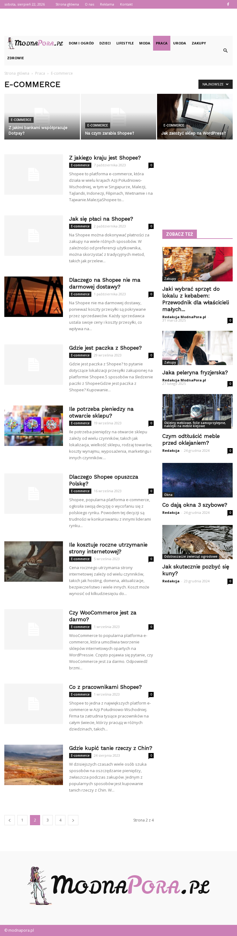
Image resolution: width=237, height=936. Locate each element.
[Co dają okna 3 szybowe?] (197, 480)
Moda (144, 43)
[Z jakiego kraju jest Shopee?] (33, 174)
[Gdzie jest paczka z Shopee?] (33, 364)
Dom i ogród (81, 43)
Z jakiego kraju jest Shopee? (105, 158)
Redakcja (171, 450)
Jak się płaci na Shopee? (101, 219)
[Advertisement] (118, 22)
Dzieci (105, 43)
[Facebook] (228, 4)
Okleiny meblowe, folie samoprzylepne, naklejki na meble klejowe (195, 424)
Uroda (179, 43)
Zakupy (199, 43)
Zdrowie (15, 58)
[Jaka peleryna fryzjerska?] (197, 348)
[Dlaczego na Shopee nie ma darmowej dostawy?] (33, 297)
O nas (89, 4)
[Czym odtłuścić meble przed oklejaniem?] (197, 411)
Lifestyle (125, 43)
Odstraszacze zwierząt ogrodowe (190, 556)
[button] (225, 50)
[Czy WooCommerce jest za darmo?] (33, 629)
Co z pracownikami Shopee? (105, 687)
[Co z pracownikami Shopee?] (33, 704)
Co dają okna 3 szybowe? (194, 505)
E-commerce (21, 120)
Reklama (107, 4)
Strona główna (67, 4)
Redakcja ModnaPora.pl (184, 316)
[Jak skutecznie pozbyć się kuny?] (197, 542)
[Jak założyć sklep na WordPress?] (195, 117)
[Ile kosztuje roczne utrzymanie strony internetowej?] (33, 561)
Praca (162, 43)
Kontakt (126, 4)
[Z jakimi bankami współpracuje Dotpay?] (42, 117)
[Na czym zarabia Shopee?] (118, 117)
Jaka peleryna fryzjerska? (195, 372)
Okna (168, 495)
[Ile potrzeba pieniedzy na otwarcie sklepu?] (33, 426)
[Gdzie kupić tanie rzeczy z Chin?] (33, 765)
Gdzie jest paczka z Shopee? (105, 348)
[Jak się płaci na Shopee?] (33, 235)
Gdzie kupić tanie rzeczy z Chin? (110, 748)
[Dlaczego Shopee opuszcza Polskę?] (33, 493)
